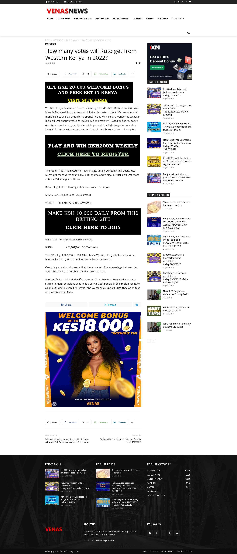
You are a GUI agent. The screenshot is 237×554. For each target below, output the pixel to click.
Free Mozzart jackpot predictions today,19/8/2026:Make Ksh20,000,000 (175, 277)
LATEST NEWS (58, 40)
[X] (182, 2)
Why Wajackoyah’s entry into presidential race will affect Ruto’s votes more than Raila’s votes (67, 440)
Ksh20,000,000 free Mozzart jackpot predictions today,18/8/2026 (173, 259)
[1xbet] (93, 92)
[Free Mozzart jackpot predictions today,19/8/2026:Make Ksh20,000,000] (154, 276)
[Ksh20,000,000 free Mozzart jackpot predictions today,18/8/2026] (154, 258)
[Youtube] (190, 2)
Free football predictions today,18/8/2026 (176, 309)
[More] (132, 74)
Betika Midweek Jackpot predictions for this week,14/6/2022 (120, 440)
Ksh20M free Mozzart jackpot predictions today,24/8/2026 (174, 92)
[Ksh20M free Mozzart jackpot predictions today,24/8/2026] (154, 92)
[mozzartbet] (93, 150)
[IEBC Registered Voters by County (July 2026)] (154, 327)
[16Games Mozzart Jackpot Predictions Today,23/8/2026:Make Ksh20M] (154, 109)
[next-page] (153, 341)
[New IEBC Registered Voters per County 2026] (154, 295)
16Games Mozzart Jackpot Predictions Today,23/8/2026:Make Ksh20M (177, 110)
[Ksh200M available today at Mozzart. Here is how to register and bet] (154, 161)
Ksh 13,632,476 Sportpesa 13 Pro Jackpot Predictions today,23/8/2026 (177, 126)
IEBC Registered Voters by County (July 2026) (177, 325)
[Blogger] (150, 533)
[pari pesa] (93, 359)
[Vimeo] (186, 2)
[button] (188, 32)
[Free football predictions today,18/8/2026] (154, 311)
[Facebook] (175, 2)
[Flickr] (163, 533)
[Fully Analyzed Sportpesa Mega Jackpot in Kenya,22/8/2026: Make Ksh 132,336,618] (154, 240)
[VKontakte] (177, 533)
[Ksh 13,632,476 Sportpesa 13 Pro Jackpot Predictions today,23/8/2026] (154, 127)
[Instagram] (178, 2)
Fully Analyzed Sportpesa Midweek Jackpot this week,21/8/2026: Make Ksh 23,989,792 (177, 223)
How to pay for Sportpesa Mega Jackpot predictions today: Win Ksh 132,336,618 (177, 144)
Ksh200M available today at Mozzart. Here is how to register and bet (177, 161)
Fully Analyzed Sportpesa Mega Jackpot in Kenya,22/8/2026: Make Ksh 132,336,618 (177, 241)
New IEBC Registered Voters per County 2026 (175, 293)
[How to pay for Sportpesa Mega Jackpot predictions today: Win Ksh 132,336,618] (154, 143)
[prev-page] (149, 341)
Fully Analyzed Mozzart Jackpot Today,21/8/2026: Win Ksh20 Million (177, 177)
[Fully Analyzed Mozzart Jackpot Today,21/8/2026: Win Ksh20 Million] (154, 178)
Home (47, 40)
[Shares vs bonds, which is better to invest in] (154, 207)
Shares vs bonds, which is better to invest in (176, 204)
